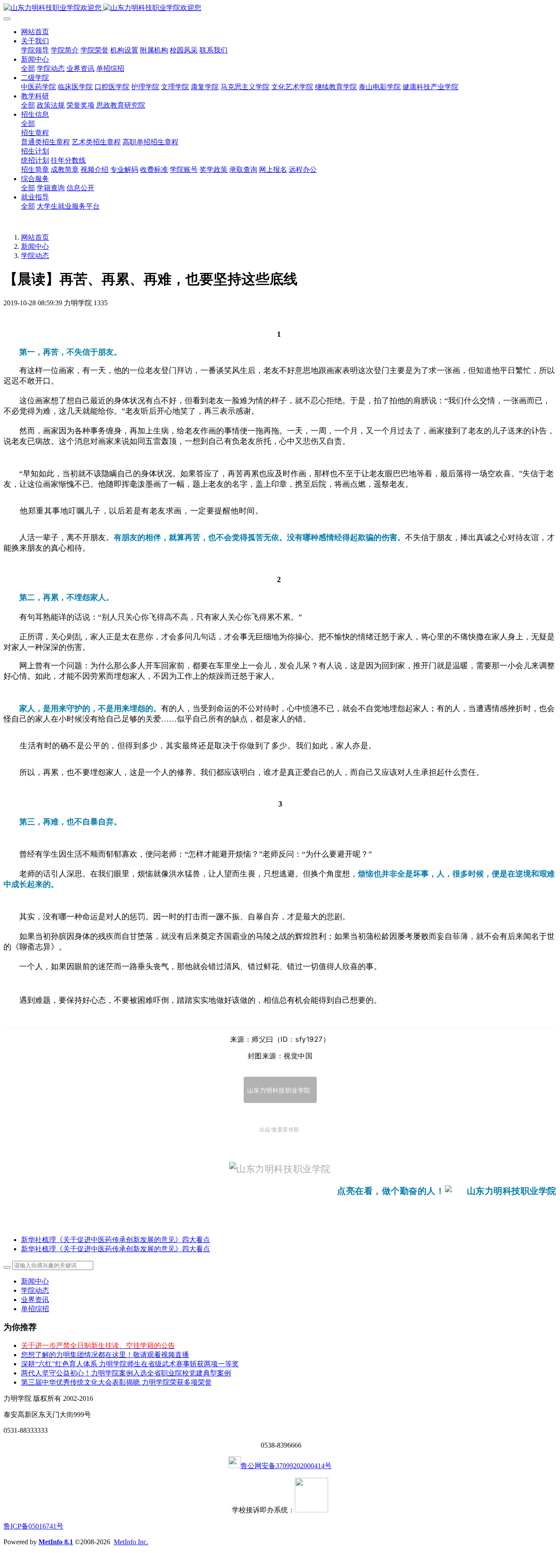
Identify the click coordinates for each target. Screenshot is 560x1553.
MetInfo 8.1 (55, 1542)
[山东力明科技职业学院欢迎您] (280, 8)
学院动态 (35, 255)
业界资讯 (35, 1299)
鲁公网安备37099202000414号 (286, 1465)
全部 (28, 68)
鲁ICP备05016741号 (33, 1526)
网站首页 (35, 31)
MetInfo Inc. (131, 1542)
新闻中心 (35, 246)
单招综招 (35, 1308)
